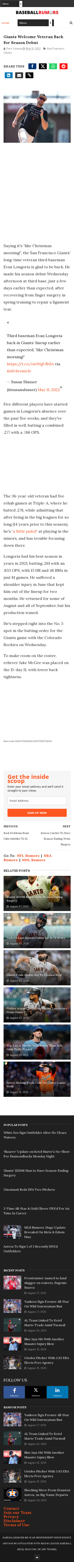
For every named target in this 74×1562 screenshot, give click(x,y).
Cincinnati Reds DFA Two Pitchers (29, 1189)
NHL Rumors (33, 860)
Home (6, 23)
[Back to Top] (37, 1557)
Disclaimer (14, 1520)
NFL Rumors (28, 855)
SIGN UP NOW (37, 813)
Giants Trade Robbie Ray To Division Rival (34, 975)
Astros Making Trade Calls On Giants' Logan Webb (36, 1084)
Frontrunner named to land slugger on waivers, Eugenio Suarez (45, 1282)
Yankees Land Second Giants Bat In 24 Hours (36, 938)
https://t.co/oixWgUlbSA (30, 363)
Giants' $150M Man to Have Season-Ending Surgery (35, 899)
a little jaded (24, 531)
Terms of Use (16, 1524)
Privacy (11, 1516)
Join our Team (17, 1512)
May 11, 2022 (49, 389)
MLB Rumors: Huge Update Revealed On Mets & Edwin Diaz (45, 1232)
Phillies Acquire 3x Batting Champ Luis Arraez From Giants (37, 1010)
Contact (11, 1508)
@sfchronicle (19, 370)
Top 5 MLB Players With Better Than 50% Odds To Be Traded (35, 1047)
